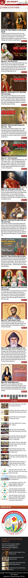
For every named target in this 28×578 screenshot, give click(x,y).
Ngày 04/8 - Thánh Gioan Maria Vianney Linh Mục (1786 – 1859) (12, 126)
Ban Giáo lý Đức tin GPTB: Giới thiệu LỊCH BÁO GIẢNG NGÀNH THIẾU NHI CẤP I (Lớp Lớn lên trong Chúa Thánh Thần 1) (17, 497)
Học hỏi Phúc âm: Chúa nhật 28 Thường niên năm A (17, 417)
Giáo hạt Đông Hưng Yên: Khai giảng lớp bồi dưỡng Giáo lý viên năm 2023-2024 (17, 450)
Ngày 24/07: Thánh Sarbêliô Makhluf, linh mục (13, 348)
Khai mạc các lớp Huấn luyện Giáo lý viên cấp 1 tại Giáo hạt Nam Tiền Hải (18, 456)
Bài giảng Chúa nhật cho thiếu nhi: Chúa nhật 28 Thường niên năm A (18, 411)
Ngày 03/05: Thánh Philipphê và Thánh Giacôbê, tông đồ (13, 31)
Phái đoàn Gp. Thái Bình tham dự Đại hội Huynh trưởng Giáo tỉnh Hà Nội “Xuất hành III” (18, 477)
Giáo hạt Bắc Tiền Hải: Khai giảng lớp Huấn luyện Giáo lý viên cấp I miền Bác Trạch (17, 444)
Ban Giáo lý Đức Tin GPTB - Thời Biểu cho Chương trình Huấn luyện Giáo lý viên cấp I (18, 471)
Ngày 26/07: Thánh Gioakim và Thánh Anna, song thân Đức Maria (14, 288)
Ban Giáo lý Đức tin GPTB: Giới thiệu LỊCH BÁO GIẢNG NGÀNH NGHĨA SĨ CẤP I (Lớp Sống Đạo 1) (18, 490)
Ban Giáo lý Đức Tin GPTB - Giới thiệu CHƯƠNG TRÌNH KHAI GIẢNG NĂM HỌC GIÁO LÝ (17, 484)
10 (14, 398)
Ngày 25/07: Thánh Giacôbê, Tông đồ (10, 320)
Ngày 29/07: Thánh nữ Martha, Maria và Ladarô (13, 256)
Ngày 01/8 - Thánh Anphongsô (9, 158)
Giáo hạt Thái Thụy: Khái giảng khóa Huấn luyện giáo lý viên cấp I (18, 430)
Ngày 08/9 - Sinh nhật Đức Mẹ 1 (9, 61)
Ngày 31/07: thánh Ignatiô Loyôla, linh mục (12, 189)
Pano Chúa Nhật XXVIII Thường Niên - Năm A (17, 424)
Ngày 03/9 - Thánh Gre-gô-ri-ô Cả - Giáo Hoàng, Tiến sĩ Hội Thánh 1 (13, 93)
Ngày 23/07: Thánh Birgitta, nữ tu (10, 382)
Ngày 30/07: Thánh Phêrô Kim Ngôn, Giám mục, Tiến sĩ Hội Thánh (13, 221)
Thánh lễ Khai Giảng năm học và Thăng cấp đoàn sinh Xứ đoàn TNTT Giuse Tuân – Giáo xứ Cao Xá (17, 464)
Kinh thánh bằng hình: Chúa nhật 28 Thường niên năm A (17, 405)
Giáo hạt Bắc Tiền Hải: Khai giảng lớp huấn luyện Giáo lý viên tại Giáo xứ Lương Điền (17, 437)
